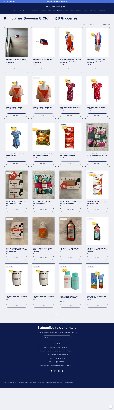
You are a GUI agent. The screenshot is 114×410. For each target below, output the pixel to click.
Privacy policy (41, 382)
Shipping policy (58, 382)
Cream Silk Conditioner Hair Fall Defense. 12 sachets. (42, 202)
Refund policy (33, 382)
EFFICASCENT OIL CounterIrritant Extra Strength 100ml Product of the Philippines (97, 250)
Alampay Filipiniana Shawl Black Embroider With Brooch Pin (15, 108)
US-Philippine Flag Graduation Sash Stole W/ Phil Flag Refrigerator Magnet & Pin (70, 61)
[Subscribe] (70, 337)
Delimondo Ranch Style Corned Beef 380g (16, 297)
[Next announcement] (77, 1)
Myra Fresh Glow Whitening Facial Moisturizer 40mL (96, 297)
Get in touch (62, 358)
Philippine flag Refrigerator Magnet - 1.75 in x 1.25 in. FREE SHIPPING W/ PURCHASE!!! (16, 61)
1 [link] (52, 315)
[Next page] (61, 315)
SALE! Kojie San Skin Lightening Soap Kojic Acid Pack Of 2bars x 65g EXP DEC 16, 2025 (16, 250)
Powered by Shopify (23, 382)
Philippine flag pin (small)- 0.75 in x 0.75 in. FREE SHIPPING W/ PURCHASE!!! (43, 61)
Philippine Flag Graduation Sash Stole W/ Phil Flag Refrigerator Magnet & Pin (96, 61)
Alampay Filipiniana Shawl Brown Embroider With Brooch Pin (42, 108)
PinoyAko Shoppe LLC (13, 382)
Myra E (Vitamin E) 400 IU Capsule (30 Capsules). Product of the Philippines (43, 250)
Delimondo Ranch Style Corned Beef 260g (43, 297)
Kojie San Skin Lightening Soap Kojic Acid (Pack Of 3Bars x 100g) (16, 202)
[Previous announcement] (36, 1)
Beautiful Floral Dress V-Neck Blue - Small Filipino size (16, 154)
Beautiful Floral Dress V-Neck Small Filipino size (70, 108)
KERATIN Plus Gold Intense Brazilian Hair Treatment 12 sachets (43, 154)
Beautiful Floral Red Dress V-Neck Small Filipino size (96, 108)
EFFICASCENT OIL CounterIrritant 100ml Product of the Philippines (69, 249)
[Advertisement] (57, 399)
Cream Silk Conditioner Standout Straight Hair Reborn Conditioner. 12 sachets (97, 155)
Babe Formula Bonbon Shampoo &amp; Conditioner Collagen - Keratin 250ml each (69, 298)
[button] (6, 6)
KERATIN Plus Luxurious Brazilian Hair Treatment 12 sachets (69, 154)
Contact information (68, 382)
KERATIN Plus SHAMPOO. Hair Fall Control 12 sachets (97, 202)
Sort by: (85, 24)
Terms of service (50, 382)
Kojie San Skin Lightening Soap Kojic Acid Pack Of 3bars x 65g (70, 202)
